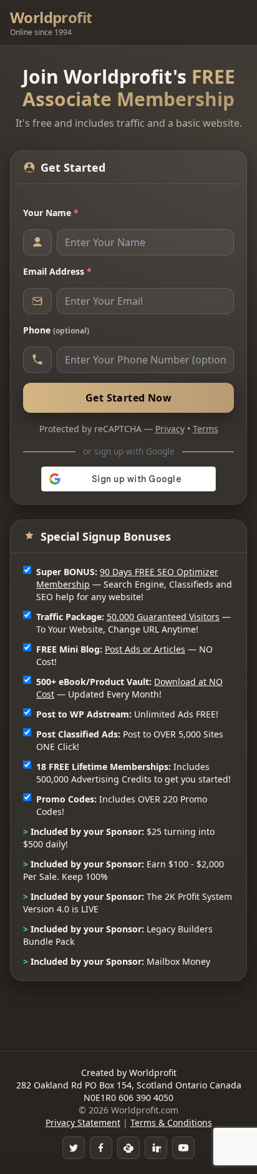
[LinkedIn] (156, 1148)
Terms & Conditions (171, 1122)
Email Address (57, 271)
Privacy (170, 429)
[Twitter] (73, 1148)
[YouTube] (183, 1148)
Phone (56, 330)
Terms (205, 429)
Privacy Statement (83, 1122)
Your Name (51, 213)
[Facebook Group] (101, 1148)
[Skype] (128, 1148)
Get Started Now (128, 398)
